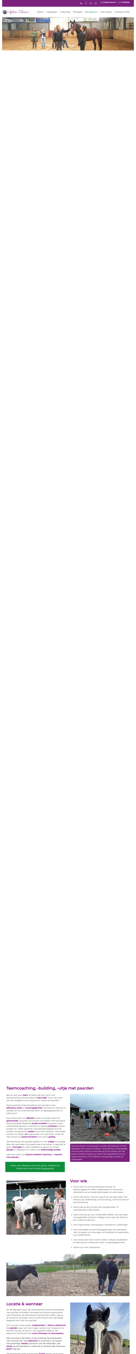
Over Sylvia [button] (106, 12)
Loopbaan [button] (51, 12)
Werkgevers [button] (91, 12)
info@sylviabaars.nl (109, 2)
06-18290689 (125, 2)
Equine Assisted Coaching (38, 1154)
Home (40, 12)
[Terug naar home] (15, 12)
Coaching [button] (65, 12)
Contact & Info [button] (122, 12)
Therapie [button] (77, 12)
